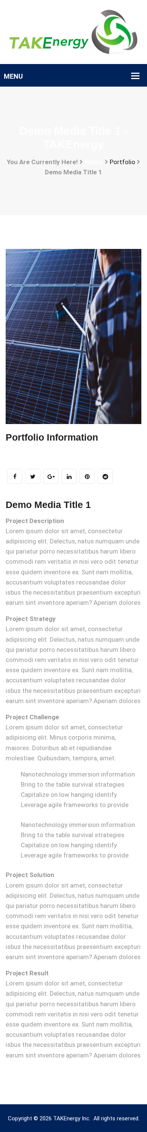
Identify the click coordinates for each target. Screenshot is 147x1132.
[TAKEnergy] (73, 31)
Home (94, 162)
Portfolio (122, 162)
